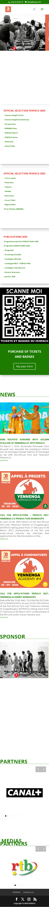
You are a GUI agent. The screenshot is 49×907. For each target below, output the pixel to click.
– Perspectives (10, 124)
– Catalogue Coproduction (14, 268)
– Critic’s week (10, 178)
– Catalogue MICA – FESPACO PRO (17, 263)
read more (4, 460)
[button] (38, 769)
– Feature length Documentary (16, 120)
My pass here (24, 366)
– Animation (8, 142)
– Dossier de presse (12, 272)
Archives (16, 892)
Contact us (28, 892)
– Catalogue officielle (12, 259)
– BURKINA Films (10, 128)
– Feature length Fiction (14, 115)
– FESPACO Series (11, 137)
